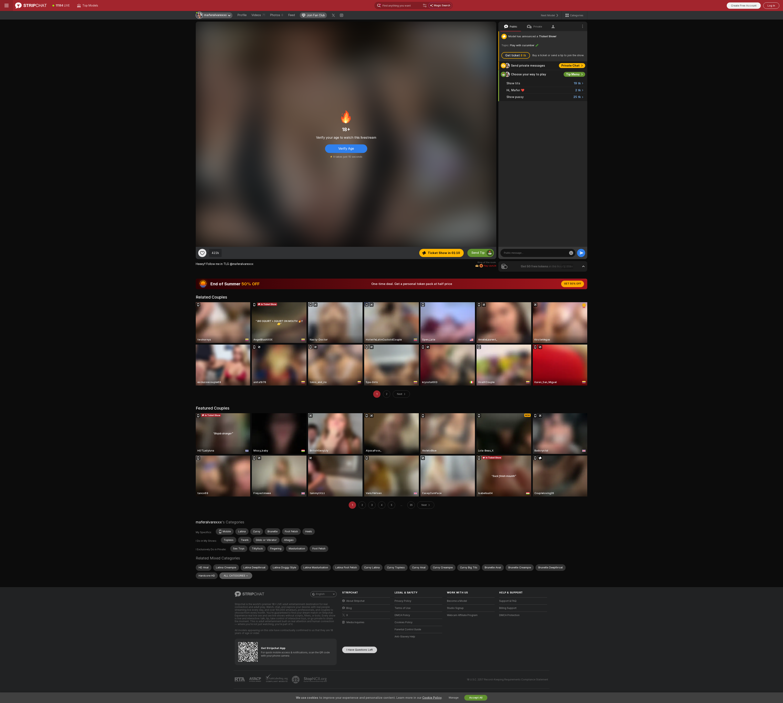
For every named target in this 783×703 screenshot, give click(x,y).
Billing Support (507, 608)
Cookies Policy (404, 622)
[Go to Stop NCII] (316, 679)
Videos (258, 15)
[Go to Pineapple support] (296, 679)
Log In (771, 5)
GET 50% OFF (572, 283)
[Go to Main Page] (31, 5)
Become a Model (457, 601)
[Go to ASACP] (255, 679)
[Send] (581, 253)
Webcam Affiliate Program (462, 615)
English (320, 594)
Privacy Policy (403, 601)
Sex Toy (574, 105)
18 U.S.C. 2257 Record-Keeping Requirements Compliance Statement (507, 679)
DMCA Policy (402, 615)
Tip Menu (573, 74)
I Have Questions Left (359, 649)
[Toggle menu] (6, 5)
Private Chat (570, 65)
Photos (276, 15)
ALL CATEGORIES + (236, 575)
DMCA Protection (509, 615)
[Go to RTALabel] (240, 679)
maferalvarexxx (209, 522)
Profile (242, 15)
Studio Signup (455, 608)
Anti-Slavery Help (405, 636)
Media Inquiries (355, 622)
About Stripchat (355, 601)
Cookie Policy (431, 697)
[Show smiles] (571, 252)
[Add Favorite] (202, 253)
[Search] (425, 5)
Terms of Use (402, 608)
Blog (349, 608)
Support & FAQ (507, 601)
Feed (291, 15)
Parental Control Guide (408, 629)
